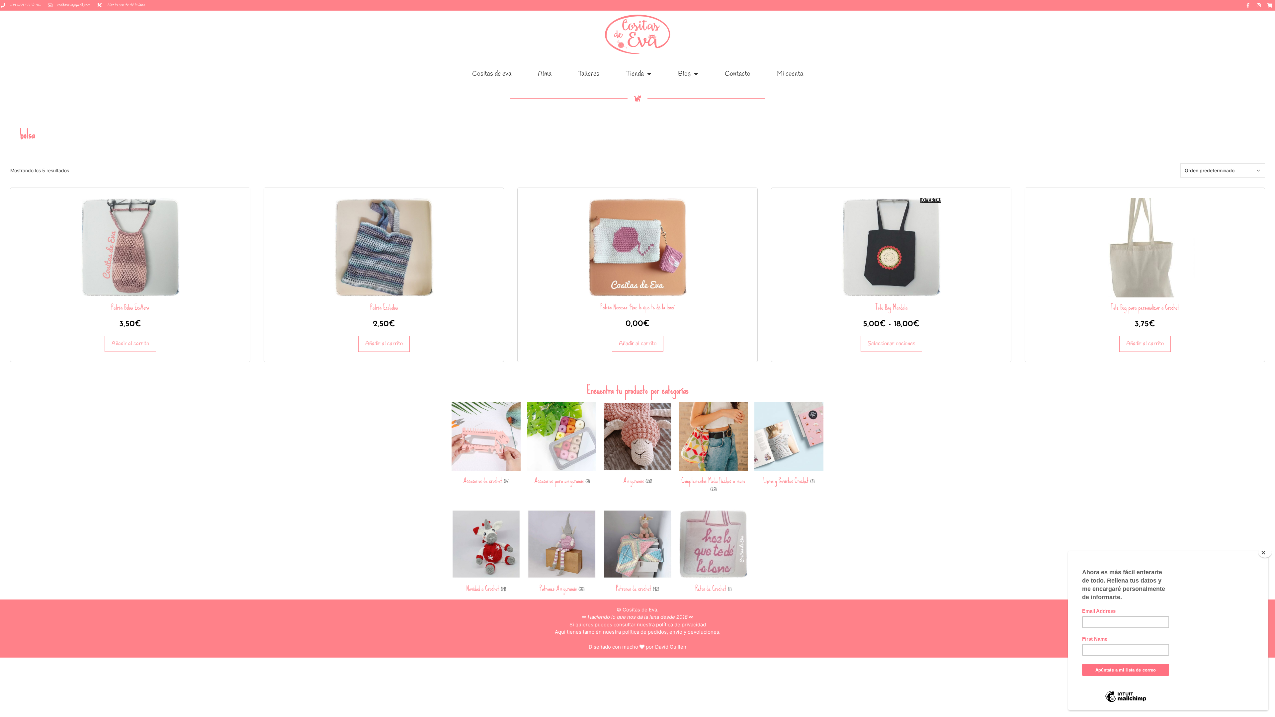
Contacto (737, 73)
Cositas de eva (491, 73)
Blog (684, 73)
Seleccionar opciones (891, 344)
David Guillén (670, 647)
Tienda (635, 73)
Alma (545, 73)
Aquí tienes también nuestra (638, 632)
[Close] (1265, 553)
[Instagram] (1258, 5)
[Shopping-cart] (1269, 5)
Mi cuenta (790, 73)
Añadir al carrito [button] (130, 344)
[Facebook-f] (1247, 5)
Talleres (588, 73)
